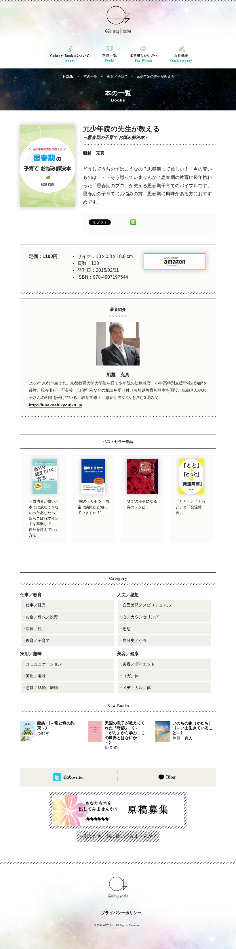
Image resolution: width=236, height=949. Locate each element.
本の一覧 (90, 76)
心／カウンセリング (141, 617)
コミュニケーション (44, 664)
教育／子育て (117, 76)
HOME (68, 76)
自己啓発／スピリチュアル (147, 605)
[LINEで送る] (133, 221)
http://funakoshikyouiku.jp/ (55, 405)
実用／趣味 (36, 676)
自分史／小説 (135, 640)
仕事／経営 (36, 605)
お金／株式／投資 (42, 617)
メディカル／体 (137, 687)
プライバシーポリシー (121, 912)
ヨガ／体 (131, 676)
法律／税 (34, 628)
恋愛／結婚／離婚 (42, 687)
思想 (127, 628)
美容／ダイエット (139, 664)
